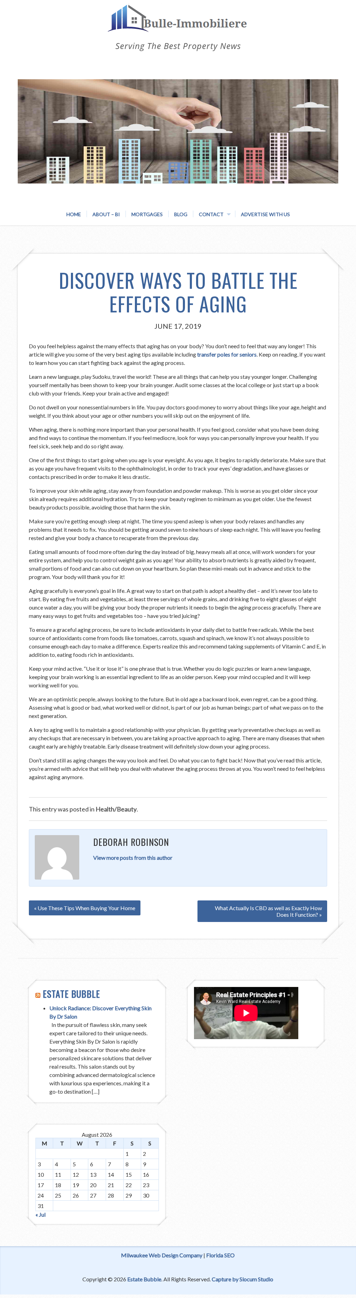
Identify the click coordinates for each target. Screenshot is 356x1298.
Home (73, 214)
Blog (180, 214)
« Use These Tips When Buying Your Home (84, 908)
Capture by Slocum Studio (242, 1279)
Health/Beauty (116, 809)
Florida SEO (220, 1255)
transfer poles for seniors (227, 354)
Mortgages (147, 214)
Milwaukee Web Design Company (161, 1255)
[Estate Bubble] (178, 25)
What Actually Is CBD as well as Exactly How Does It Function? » (268, 911)
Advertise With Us (265, 214)
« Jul (40, 1214)
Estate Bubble (71, 994)
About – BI (106, 214)
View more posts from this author (132, 857)
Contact (211, 214)
